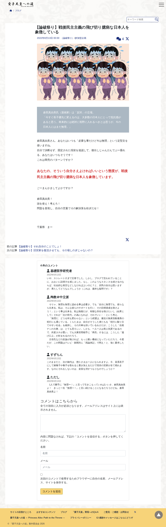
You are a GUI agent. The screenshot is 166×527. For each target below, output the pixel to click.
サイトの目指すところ (20, 512)
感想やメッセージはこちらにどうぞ (116, 517)
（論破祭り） (67, 38)
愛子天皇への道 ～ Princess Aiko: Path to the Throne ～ (37, 517)
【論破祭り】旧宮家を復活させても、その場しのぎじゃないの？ (55, 250)
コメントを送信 (51, 491)
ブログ (18, 10)
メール (44, 460)
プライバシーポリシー (80, 517)
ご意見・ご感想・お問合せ (116, 512)
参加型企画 (80, 38)
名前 (43, 447)
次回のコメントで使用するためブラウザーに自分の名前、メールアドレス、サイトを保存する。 (81, 480)
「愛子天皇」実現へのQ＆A (85, 512)
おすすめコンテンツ (45, 512)
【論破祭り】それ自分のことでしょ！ (40, 246)
